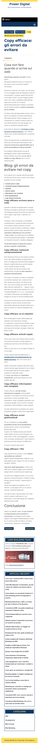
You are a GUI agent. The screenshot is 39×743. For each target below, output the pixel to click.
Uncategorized (10, 720)
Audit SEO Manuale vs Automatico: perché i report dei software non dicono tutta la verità (19, 587)
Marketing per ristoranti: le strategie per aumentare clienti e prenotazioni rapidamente (18, 689)
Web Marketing (10, 728)
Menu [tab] (6, 19)
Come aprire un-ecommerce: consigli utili (18, 670)
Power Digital (19, 4)
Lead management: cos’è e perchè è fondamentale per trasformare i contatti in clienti (19, 664)
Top (2, 736)
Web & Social (20, 32)
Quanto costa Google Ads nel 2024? (17, 651)
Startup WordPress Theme (13, 740)
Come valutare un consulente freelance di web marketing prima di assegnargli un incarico (19, 595)
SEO (6, 716)
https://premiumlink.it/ (16, 565)
